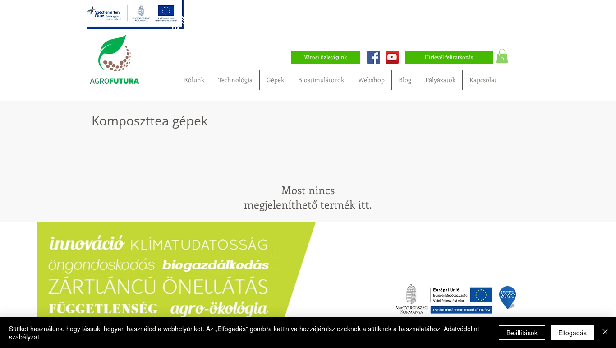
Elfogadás (572, 332)
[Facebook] (373, 57)
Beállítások (522, 332)
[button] (502, 56)
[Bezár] (605, 333)
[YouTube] (392, 57)
